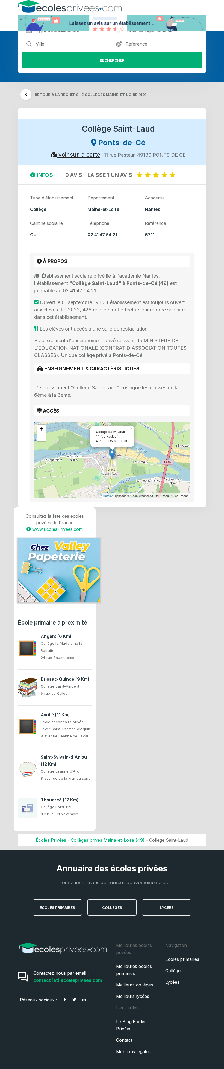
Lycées (167, 907)
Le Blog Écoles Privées (131, 1025)
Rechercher (112, 60)
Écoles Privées (51, 840)
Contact (124, 1040)
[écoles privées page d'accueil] (63, 956)
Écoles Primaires (57, 907)
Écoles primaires (182, 959)
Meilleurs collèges (134, 985)
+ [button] (41, 428)
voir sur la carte (78, 154)
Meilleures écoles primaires (134, 970)
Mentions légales (133, 1051)
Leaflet (108, 495)
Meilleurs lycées (132, 996)
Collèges (112, 907)
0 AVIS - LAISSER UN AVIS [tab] (101, 175)
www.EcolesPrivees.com (57, 529)
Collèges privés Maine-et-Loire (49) (108, 840)
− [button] (41, 437)
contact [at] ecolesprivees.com (67, 980)
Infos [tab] (44, 175)
